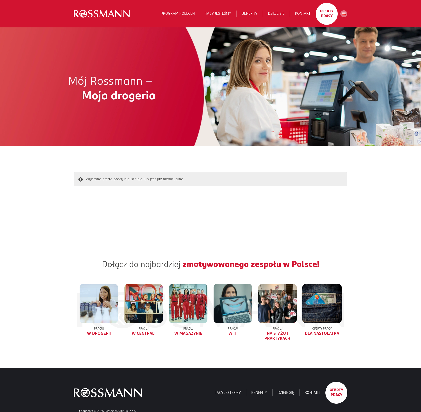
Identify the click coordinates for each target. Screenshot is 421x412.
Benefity (249, 14)
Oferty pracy (327, 13)
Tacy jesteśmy (218, 14)
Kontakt (302, 14)
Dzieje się (276, 14)
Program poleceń (178, 14)
